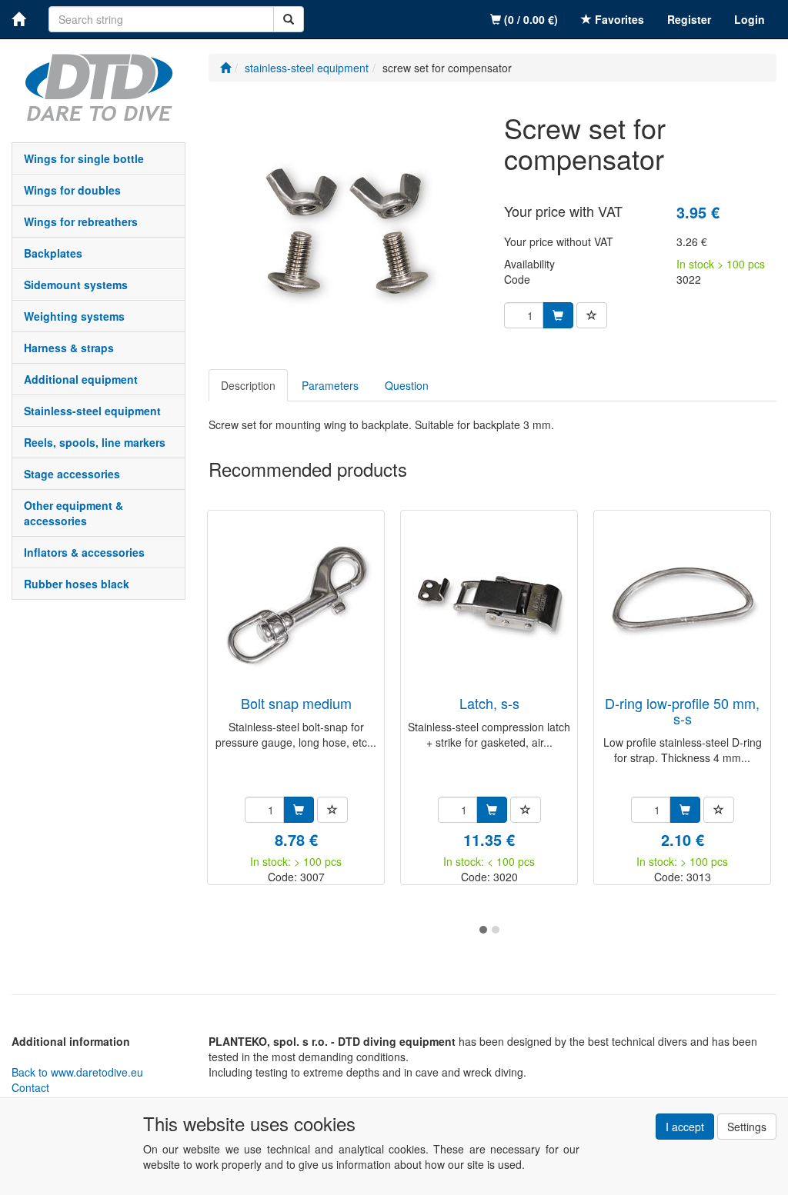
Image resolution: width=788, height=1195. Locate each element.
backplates (53, 253)
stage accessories (72, 473)
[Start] (225, 67)
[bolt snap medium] (296, 604)
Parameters (330, 385)
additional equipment (81, 379)
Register (689, 19)
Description (248, 385)
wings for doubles (72, 190)
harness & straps (69, 347)
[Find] (288, 19)
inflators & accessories (84, 552)
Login (749, 19)
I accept (685, 1126)
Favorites (618, 19)
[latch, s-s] (489, 604)
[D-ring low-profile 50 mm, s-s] (683, 604)
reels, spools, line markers (94, 442)
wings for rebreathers (81, 221)
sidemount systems (76, 284)
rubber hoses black (76, 583)
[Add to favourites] (591, 315)
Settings (746, 1126)
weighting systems (74, 316)
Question (407, 385)
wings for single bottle (84, 158)
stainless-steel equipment (92, 410)
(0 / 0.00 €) (529, 19)
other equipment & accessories (73, 513)
